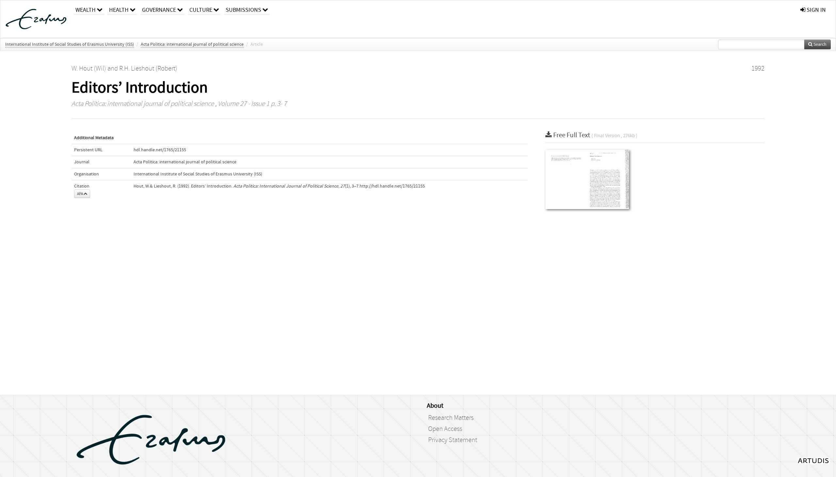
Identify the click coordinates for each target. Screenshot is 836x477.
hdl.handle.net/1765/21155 (160, 150)
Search (819, 44)
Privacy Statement (452, 440)
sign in (815, 10)
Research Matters (451, 418)
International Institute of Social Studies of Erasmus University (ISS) (69, 44)
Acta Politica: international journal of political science (192, 44)
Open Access (445, 429)
